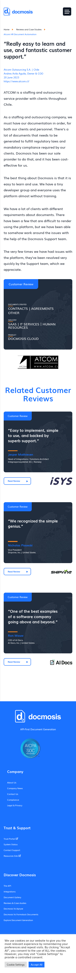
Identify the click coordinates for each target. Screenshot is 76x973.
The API (7, 885)
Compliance (13, 799)
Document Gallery (12, 897)
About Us (11, 782)
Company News (15, 788)
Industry (12, 320)
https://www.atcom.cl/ (16, 81)
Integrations (9, 891)
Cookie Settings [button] (16, 964)
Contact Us (12, 793)
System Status (11, 844)
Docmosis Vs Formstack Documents (21, 914)
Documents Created (17, 304)
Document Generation (43, 729)
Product (12, 335)
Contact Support (12, 850)
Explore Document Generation (18, 920)
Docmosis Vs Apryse (13, 908)
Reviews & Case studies (15, 902)
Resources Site (11, 855)
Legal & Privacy (14, 805)
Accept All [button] (36, 964)
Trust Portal (9, 838)
